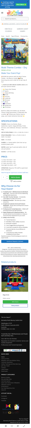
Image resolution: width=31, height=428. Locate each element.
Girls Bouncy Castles (22, 252)
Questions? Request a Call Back (15, 241)
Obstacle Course (6, 384)
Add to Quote (15, 177)
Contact (3, 367)
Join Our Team (5, 366)
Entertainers (4, 386)
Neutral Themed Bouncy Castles (9, 254)
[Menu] (3, 13)
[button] (26, 40)
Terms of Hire (5, 358)
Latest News (4, 369)
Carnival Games (5, 381)
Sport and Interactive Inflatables (10, 383)
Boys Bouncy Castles (9, 251)
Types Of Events (15, 36)
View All (8, 36)
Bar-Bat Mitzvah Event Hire (15, 249)
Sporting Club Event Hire (19, 256)
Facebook (4, 396)
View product (15, 305)
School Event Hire (7, 256)
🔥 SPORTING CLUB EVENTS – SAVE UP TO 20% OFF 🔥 (15, 24)
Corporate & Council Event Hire (9, 252)
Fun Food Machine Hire (8, 388)
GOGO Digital (24, 422)
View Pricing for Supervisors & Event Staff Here (14, 172)
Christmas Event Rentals (22, 251)
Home (2, 36)
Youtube (3, 400)
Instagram (4, 398)
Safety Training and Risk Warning (10, 364)
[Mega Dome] (14, 278)
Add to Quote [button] (15, 302)
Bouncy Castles (5, 377)
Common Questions (7, 362)
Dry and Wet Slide (6, 379)
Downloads (4, 371)
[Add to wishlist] (24, 267)
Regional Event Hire (23, 254)
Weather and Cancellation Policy (10, 360)
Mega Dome (6, 295)
